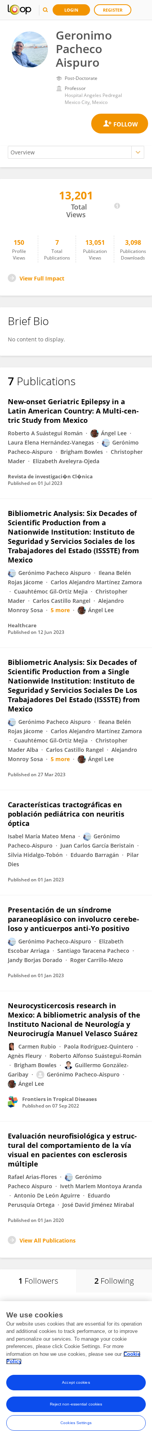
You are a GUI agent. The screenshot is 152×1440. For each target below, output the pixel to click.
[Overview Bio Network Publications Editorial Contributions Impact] (76, 152)
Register (112, 10)
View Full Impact (41, 278)
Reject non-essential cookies (76, 1404)
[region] (76, 1370)
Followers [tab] (38, 1281)
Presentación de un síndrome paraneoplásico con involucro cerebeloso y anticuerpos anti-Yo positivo (73, 919)
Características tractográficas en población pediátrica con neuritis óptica (66, 814)
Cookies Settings (76, 1423)
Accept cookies (76, 1382)
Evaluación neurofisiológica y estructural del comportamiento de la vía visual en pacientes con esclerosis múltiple (72, 1149)
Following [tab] (114, 1281)
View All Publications (47, 1240)
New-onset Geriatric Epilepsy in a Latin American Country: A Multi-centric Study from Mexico (73, 411)
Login (71, 10)
